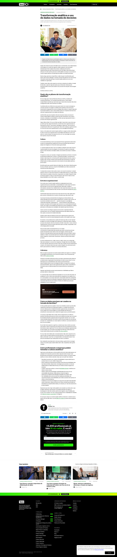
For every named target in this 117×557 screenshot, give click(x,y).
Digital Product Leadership (42, 529)
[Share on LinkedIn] (21, 21)
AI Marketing (39, 514)
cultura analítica (63, 331)
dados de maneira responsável (49, 394)
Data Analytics (39, 537)
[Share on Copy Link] (35, 21)
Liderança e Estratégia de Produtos (43, 545)
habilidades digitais (64, 368)
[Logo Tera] (21, 502)
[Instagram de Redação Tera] (72, 413)
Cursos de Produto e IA (59, 515)
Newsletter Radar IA (58, 535)
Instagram (75, 507)
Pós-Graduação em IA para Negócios (58, 507)
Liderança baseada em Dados (48, 9)
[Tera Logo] (24, 4)
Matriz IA (56, 531)
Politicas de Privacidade (59, 522)
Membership (38, 503)
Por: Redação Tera (46, 25)
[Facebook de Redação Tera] (75, 413)
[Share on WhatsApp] (26, 21)
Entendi (109, 552)
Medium (74, 510)
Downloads (56, 530)
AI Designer (38, 521)
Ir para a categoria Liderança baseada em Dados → (86, 464)
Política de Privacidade (99, 549)
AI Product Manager (40, 519)
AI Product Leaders (58, 503)
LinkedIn (75, 505)
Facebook (75, 508)
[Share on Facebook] (31, 21)
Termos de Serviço (58, 521)
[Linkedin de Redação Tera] (70, 413)
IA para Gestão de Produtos (42, 527)
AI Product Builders (40, 531)
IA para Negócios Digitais (41, 547)
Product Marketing (40, 541)
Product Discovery (40, 539)
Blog (55, 533)
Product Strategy (40, 533)
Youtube (75, 503)
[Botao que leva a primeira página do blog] (40, 9)
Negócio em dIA (57, 537)
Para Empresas (73, 4)
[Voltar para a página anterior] (42, 453)
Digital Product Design (41, 535)
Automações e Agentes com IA (42, 526)
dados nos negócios (60, 398)
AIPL (37, 507)
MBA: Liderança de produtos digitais (62, 505)
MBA (37, 505)
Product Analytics (40, 543)
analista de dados (50, 255)
